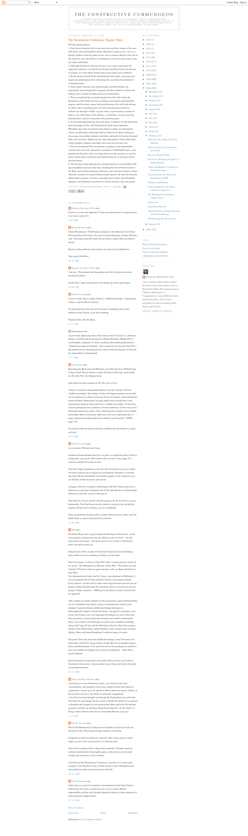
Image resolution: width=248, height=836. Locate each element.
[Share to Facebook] (79, 191)
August (152, 109)
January (152, 224)
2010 (148, 70)
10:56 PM (73, 287)
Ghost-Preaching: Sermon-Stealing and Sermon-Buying (164, 212)
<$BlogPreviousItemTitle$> (155, 255)
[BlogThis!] (73, 191)
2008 (148, 79)
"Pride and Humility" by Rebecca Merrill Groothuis (163, 168)
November (154, 96)
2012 (148, 61)
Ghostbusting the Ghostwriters (162, 218)
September (154, 104)
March (152, 131)
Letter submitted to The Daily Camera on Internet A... (161, 188)
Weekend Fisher (79, 227)
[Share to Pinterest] (82, 191)
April (151, 126)
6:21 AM (73, 323)
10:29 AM (73, 522)
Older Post (132, 812)
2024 (148, 39)
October (153, 100)
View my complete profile (157, 311)
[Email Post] (124, 187)
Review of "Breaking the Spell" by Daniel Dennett (163, 161)
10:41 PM (73, 260)
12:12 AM (73, 773)
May (151, 122)
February (153, 135)
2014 (148, 52)
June (151, 118)
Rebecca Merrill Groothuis (155, 244)
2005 (148, 229)
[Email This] (70, 191)
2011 (148, 66)
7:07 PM (73, 220)
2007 (148, 83)
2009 (148, 74)
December (153, 91)
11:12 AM (73, 671)
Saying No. (153, 202)
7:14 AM (73, 715)
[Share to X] (76, 191)
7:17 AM (73, 357)
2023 (148, 44)
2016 (148, 48)
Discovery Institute (151, 248)
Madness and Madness (158, 182)
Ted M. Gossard (79, 294)
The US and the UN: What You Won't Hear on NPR (162, 176)
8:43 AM (73, 436)
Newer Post (73, 812)
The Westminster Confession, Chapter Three (161, 196)
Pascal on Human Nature (159, 154)
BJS (73, 529)
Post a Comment (75, 807)
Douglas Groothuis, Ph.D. (83, 208)
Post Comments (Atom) (91, 819)
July (151, 113)
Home (103, 812)
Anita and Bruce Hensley (83, 679)
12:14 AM (73, 800)
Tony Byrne (77, 364)
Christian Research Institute (155, 251)
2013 (148, 57)
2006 (148, 87)
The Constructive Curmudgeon (124, 14)
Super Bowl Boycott (157, 206)
